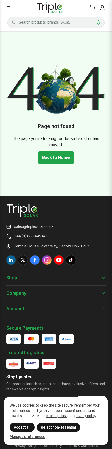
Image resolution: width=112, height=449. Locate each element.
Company (16, 293)
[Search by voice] (98, 22)
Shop (11, 277)
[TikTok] (71, 260)
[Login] (102, 8)
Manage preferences (27, 437)
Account (15, 308)
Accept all (22, 427)
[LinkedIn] (11, 260)
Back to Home (56, 157)
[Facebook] (35, 260)
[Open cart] (92, 8)
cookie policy (56, 416)
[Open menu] (8, 7)
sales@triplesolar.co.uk (33, 226)
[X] (23, 260)
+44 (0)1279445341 (30, 236)
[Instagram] (47, 260)
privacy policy (85, 416)
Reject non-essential (58, 427)
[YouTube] (59, 260)
